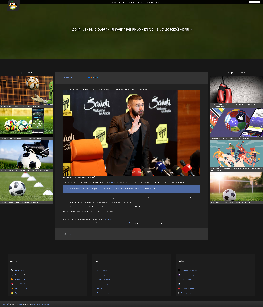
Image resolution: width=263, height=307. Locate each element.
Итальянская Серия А (188, 284)
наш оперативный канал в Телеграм (122, 223)
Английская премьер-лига (189, 275)
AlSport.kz (5, 304)
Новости (114, 2)
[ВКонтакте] (89, 77)
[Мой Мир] (97, 77)
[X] (95, 77)
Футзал (23, 270)
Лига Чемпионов (186, 293)
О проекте (19, 304)
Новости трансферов (103, 279)
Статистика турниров (103, 284)
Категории (122, 2)
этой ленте (108, 219)
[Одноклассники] (91, 77)
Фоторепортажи (102, 270)
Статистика (138, 2)
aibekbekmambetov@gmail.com (40, 304)
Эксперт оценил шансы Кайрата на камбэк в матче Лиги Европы (19, 202)
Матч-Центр (130, 2)
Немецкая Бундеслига (188, 288)
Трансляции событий (103, 293)
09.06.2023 (68, 78)
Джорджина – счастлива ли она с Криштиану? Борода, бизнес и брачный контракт (24, 170)
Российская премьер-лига (189, 270)
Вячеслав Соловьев (80, 78)
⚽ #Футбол (68, 234)
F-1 (23, 288)
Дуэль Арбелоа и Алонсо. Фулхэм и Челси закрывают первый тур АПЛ (21, 106)
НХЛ (26, 275)
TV (144, 2)
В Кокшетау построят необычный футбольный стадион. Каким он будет (21, 138)
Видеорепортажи (102, 275)
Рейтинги (100, 288)
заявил (111, 182)
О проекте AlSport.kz (153, 2)
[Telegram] (93, 77)
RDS (27, 288)
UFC (25, 284)
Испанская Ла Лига (187, 279)
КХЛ (22, 275)
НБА (23, 279)
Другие (23, 293)
